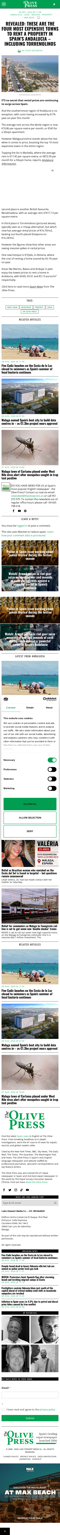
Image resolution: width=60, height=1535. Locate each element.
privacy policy (47, 1409)
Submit (30, 1418)
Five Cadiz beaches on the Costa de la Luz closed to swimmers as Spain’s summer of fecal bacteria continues (27, 369)
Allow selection (30, 817)
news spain (12, 307)
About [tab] (49, 707)
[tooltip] (13, 510)
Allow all (30, 804)
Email (6, 1388)
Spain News (36, 286)
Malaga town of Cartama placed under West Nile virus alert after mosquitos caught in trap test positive (30, 475)
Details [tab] (30, 707)
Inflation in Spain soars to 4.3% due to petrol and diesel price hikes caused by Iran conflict (30, 1303)
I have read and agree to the (30, 1409)
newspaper (26, 307)
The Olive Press (30, 311)
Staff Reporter (34, 50)
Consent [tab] (10, 707)
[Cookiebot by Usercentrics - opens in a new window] (43, 699)
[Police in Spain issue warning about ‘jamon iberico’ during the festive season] (30, 553)
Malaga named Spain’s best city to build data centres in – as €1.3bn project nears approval (29, 421)
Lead (27, 15)
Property (47, 15)
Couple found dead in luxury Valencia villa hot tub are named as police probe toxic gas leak (28, 1267)
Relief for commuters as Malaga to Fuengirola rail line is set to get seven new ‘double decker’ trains (29, 927)
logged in (22, 525)
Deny (30, 831)
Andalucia (16, 15)
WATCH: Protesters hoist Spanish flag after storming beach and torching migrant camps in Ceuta (28, 1278)
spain (49, 307)
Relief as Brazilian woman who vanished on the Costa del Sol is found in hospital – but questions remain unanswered (29, 873)
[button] (55, 1203)
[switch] (52, 769)
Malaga (36, 15)
